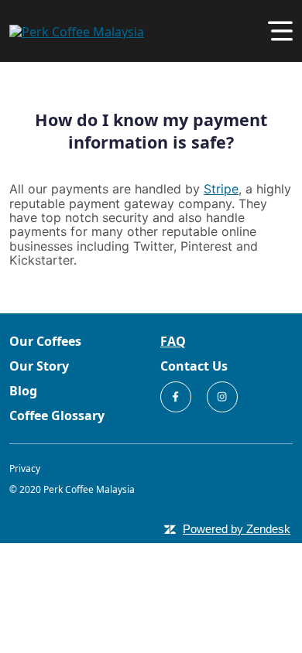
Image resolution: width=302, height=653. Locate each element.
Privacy (24, 468)
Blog (23, 390)
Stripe (221, 189)
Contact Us (194, 365)
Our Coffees (45, 341)
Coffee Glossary (57, 415)
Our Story (39, 365)
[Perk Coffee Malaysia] (76, 30)
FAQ (173, 341)
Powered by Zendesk (236, 528)
